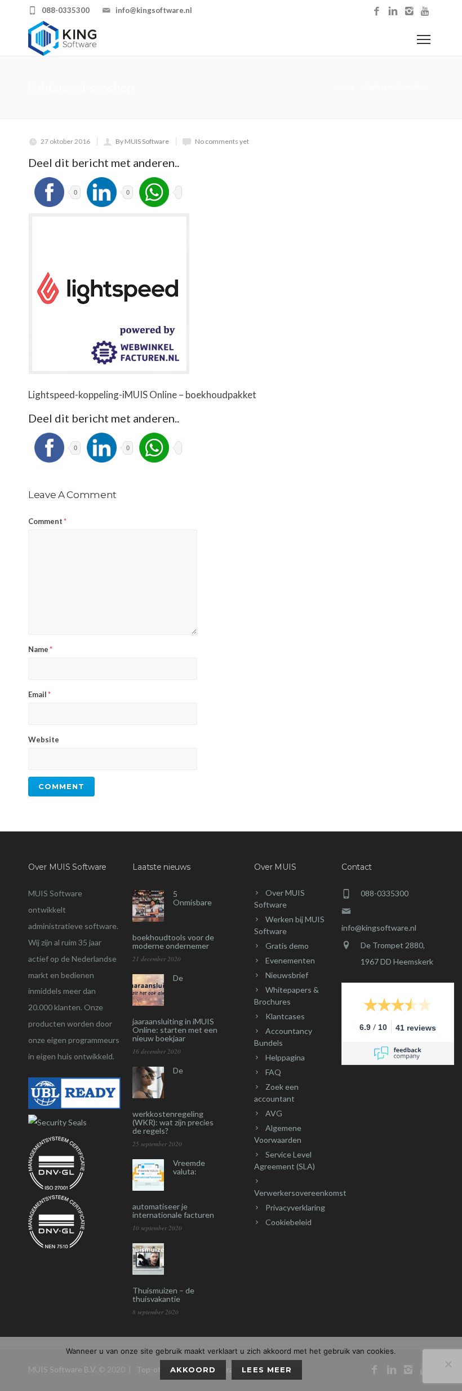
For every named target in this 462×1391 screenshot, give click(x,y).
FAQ (273, 1072)
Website (43, 739)
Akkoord (193, 1369)
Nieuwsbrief (286, 975)
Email (39, 694)
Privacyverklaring (295, 1207)
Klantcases (285, 1016)
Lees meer (266, 1369)
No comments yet (222, 141)
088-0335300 (66, 10)
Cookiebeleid (288, 1222)
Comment (47, 521)
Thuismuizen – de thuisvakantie (163, 1295)
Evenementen (290, 960)
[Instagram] (409, 11)
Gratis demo (287, 945)
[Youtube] (425, 11)
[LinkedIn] (393, 11)
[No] (448, 1364)
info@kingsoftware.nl (153, 10)
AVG (273, 1113)
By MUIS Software (142, 141)
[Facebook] (376, 11)
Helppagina (285, 1057)
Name (40, 649)
